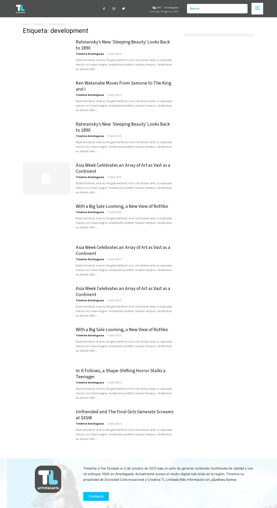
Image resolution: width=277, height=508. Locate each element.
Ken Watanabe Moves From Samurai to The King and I (123, 86)
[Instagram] (114, 9)
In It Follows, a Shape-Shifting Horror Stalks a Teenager (121, 373)
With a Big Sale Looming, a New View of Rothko (122, 206)
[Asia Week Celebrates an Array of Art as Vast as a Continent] (46, 178)
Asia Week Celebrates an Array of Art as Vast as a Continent (123, 168)
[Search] (243, 8)
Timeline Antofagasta (90, 53)
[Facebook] (104, 9)
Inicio (26, 24)
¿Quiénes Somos (224, 480)
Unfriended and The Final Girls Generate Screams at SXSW (125, 414)
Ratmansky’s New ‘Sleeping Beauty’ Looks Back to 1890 (123, 44)
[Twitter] (123, 9)
